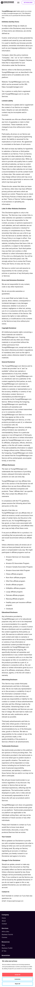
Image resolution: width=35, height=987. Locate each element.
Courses (4, 937)
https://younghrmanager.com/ (12, 13)
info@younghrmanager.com (15, 901)
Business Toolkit (7, 948)
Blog (3, 945)
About (4, 921)
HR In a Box (5, 931)
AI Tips (4, 951)
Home (4, 918)
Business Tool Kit (7, 934)
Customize (17, 979)
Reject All (17, 983)
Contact (4, 924)
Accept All (17, 974)
